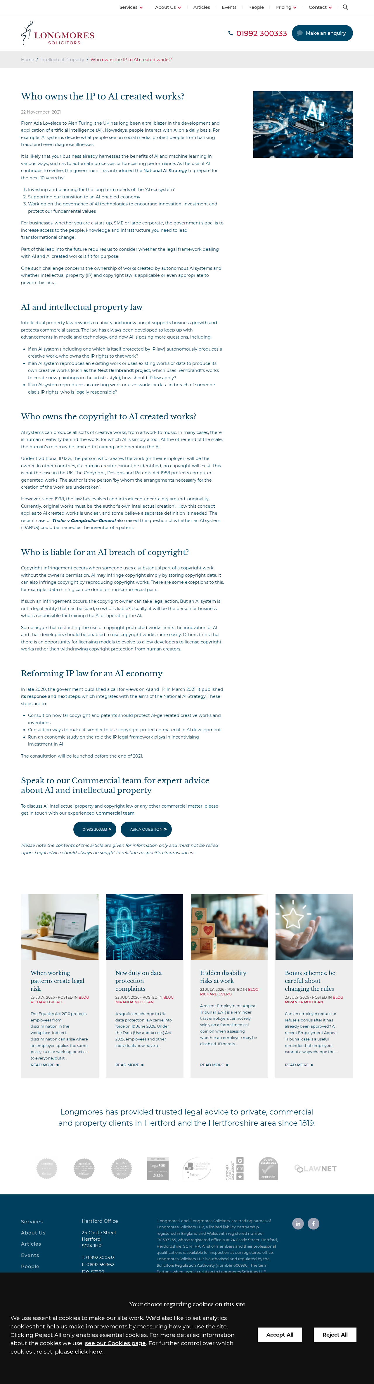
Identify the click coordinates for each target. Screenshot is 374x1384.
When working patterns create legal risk (57, 981)
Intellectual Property (62, 59)
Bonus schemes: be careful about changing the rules (310, 981)
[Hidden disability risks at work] (229, 927)
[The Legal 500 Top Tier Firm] (158, 1168)
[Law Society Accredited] (46, 1168)
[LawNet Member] (315, 1168)
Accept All (279, 1335)
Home (27, 59)
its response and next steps (50, 696)
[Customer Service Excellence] (235, 1168)
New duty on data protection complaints (138, 981)
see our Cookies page (115, 1343)
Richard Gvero (46, 1002)
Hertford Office (100, 1221)
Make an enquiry (326, 33)
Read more (43, 1065)
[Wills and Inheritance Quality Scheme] (121, 1168)
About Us (165, 7)
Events (229, 7)
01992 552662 (100, 1264)
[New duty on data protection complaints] (144, 927)
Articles (201, 7)
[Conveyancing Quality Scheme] (84, 1168)
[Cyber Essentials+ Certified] (268, 1168)
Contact (318, 7)
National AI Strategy (165, 170)
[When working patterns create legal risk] (59, 927)
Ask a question (146, 829)
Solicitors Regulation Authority (186, 1265)
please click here (78, 1351)
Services (129, 7)
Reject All (335, 1335)
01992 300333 (95, 829)
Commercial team (115, 813)
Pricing (283, 7)
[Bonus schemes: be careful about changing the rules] (314, 927)
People (256, 7)
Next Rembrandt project (124, 370)
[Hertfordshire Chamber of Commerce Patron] (197, 1168)
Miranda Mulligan (134, 1002)
